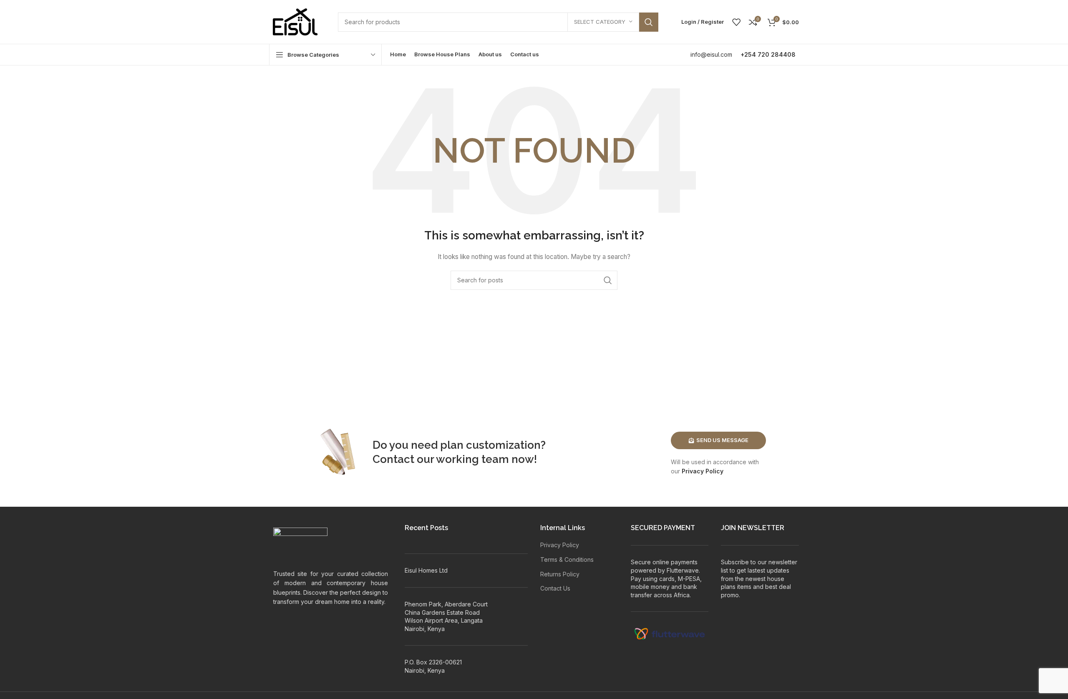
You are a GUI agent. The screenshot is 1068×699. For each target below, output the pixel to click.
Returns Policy (559, 574)
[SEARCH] (648, 22)
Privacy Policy (702, 471)
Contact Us (555, 588)
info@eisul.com (711, 54)
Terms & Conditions (567, 559)
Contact (393, 459)
